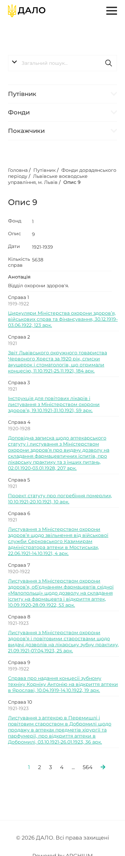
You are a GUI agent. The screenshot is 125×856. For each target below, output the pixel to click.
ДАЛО (44, 838)
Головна (18, 170)
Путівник (22, 94)
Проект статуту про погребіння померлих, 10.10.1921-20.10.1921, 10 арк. (60, 499)
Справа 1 (18, 297)
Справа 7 (19, 565)
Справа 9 (19, 662)
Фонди (19, 112)
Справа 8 (19, 617)
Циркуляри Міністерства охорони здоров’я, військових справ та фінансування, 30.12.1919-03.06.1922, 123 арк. (63, 319)
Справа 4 (19, 422)
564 (88, 767)
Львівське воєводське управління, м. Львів (48, 179)
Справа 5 (19, 480)
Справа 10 (20, 702)
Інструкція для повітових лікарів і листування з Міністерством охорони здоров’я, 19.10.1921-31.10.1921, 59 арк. (54, 404)
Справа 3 (19, 383)
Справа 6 (19, 513)
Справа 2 (19, 337)
